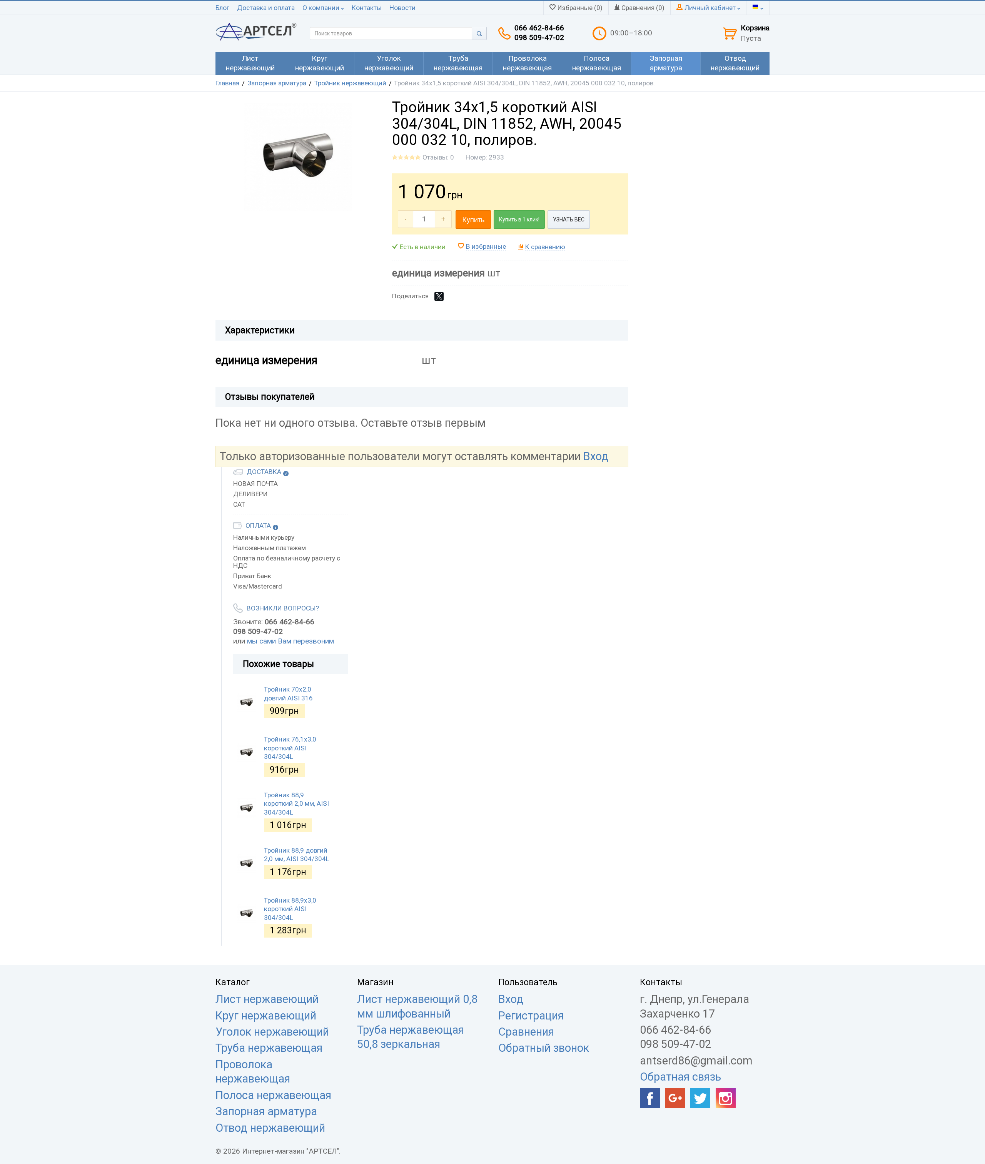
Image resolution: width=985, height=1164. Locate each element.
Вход (595, 456)
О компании (321, 8)
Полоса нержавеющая (273, 1095)
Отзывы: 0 (438, 157)
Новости (402, 8)
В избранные (486, 246)
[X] (439, 296)
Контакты (367, 8)
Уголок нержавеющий (272, 1031)
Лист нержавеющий (267, 999)
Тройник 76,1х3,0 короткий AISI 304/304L (290, 747)
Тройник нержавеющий (350, 83)
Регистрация (531, 1015)
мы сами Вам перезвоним (290, 641)
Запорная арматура (276, 83)
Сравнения (526, 1031)
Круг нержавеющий (265, 1015)
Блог (222, 8)
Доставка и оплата (266, 8)
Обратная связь (680, 1076)
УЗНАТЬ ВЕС (568, 219)
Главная (227, 83)
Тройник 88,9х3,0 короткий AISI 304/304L (290, 908)
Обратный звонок (543, 1047)
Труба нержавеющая (268, 1047)
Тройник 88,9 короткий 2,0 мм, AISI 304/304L (296, 803)
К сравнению (545, 247)
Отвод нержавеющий (270, 1127)
